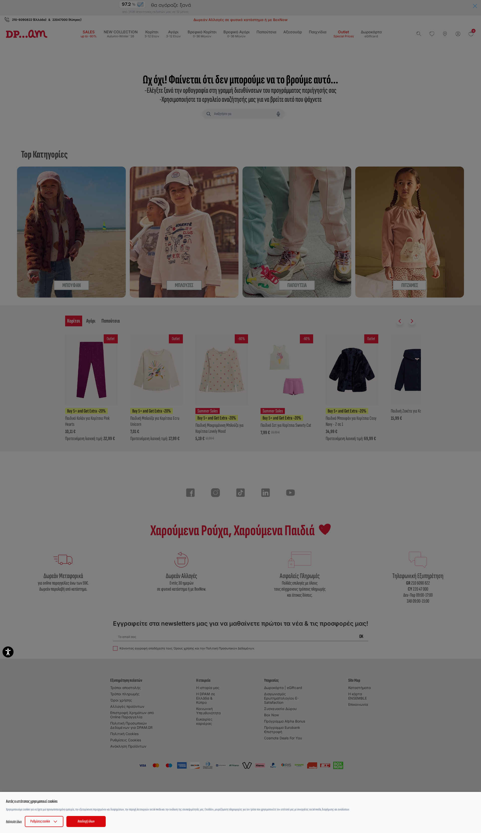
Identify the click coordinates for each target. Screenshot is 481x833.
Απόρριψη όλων (14, 821)
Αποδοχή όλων (86, 821)
